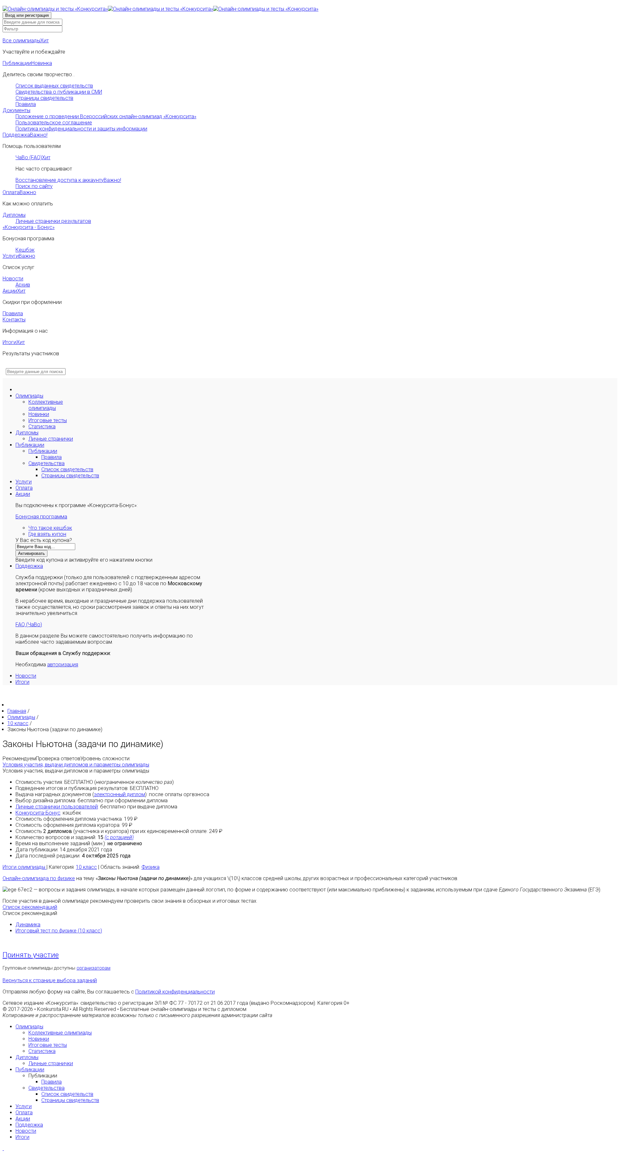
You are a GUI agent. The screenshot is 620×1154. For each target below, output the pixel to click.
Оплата (19, 192)
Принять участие (31, 955)
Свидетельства (46, 463)
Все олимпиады (26, 40)
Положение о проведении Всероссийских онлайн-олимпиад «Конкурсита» (106, 116)
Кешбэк (25, 250)
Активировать (31, 553)
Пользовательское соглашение (54, 123)
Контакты (14, 320)
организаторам (93, 968)
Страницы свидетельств (44, 98)
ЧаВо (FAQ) (33, 157)
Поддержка (25, 135)
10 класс (86, 867)
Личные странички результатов (53, 221)
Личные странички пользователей (57, 807)
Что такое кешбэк (50, 528)
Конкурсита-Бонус (38, 813)
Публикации (27, 63)
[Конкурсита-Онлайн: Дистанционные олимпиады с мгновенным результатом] (160, 9)
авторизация (62, 664)
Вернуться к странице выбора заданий (50, 980)
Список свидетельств (67, 469)
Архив (23, 285)
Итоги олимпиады (24, 867)
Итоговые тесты (47, 420)
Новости (13, 279)
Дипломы (14, 215)
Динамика (28, 924)
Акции (14, 291)
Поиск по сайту (34, 186)
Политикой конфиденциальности (175, 992)
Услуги (19, 256)
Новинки (38, 414)
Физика (150, 867)
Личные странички (50, 439)
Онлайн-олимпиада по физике (39, 878)
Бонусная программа (41, 517)
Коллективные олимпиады (45, 405)
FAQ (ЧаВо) (29, 624)
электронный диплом (119, 794)
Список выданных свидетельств (54, 86)
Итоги (14, 342)
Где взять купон (47, 534)
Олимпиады (29, 396)
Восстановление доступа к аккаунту (68, 180)
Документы (16, 110)
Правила (26, 104)
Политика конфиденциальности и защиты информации (81, 129)
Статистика (42, 426)
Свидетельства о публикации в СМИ (59, 92)
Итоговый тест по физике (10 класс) (59, 931)
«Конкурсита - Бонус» (29, 227)
